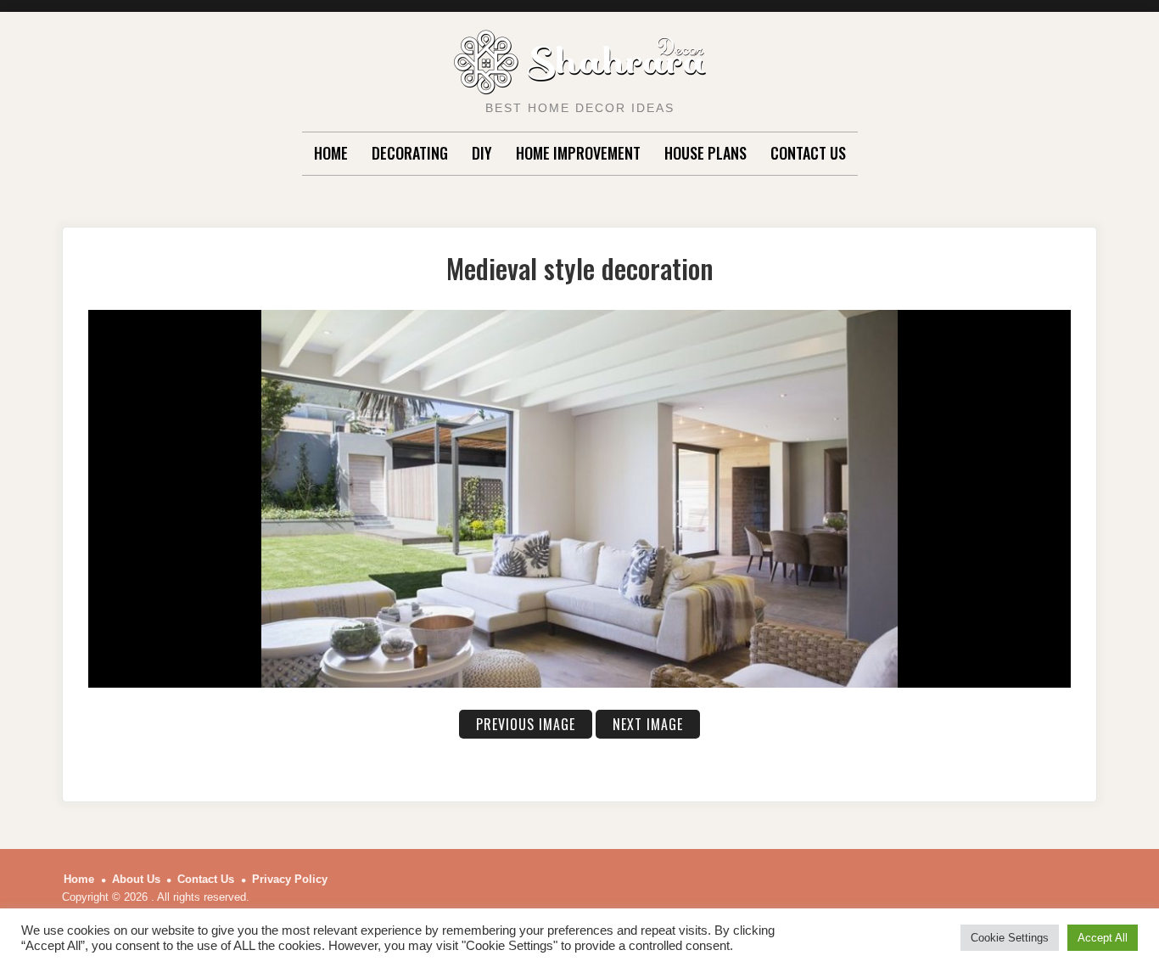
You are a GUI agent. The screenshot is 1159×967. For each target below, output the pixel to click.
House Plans (705, 153)
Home (331, 153)
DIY (482, 153)
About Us (136, 879)
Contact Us (808, 153)
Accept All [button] (1103, 937)
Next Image (648, 724)
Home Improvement (578, 153)
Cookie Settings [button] (1010, 937)
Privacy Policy (290, 879)
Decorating (410, 153)
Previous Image (525, 724)
